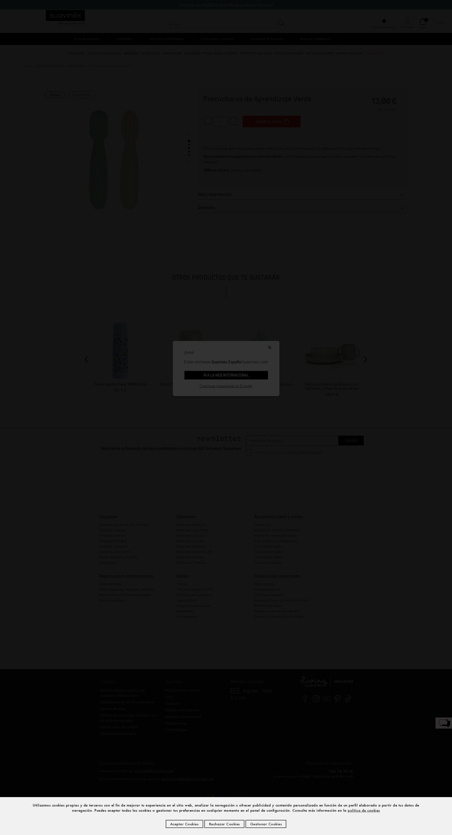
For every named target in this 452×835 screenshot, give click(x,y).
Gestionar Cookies (266, 824)
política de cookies (364, 810)
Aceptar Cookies (184, 824)
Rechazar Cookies (224, 824)
